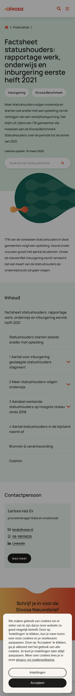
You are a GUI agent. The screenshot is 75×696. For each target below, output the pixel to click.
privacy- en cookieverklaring (35, 659)
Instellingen (37, 672)
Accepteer (37, 682)
